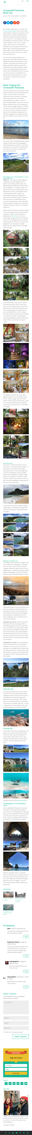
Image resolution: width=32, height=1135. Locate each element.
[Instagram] (27, 1133)
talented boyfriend (22, 800)
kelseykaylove (14, 961)
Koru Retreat (14, 216)
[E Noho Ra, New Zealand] (8, 895)
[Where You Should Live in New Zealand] (20, 895)
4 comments (23, 16)
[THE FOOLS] (16, 1103)
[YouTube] (16, 1133)
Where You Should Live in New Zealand (20, 900)
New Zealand (14, 16)
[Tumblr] (24, 1133)
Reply (26, 936)
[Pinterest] (20, 1133)
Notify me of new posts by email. (14, 1032)
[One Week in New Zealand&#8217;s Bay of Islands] (8, 907)
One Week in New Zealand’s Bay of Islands (8, 912)
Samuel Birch (11, 977)
